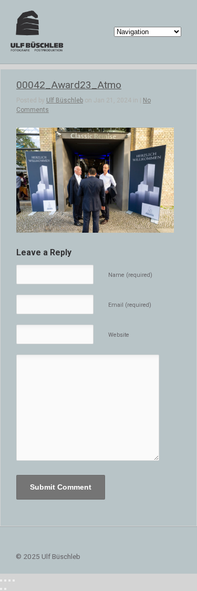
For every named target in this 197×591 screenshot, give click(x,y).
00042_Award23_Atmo (68, 85)
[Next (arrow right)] (5, 589)
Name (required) (130, 275)
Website (118, 334)
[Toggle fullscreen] (9, 580)
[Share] (5, 580)
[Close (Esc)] (1, 580)
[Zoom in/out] (14, 580)
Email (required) (129, 305)
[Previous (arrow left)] (1, 589)
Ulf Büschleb (64, 100)
